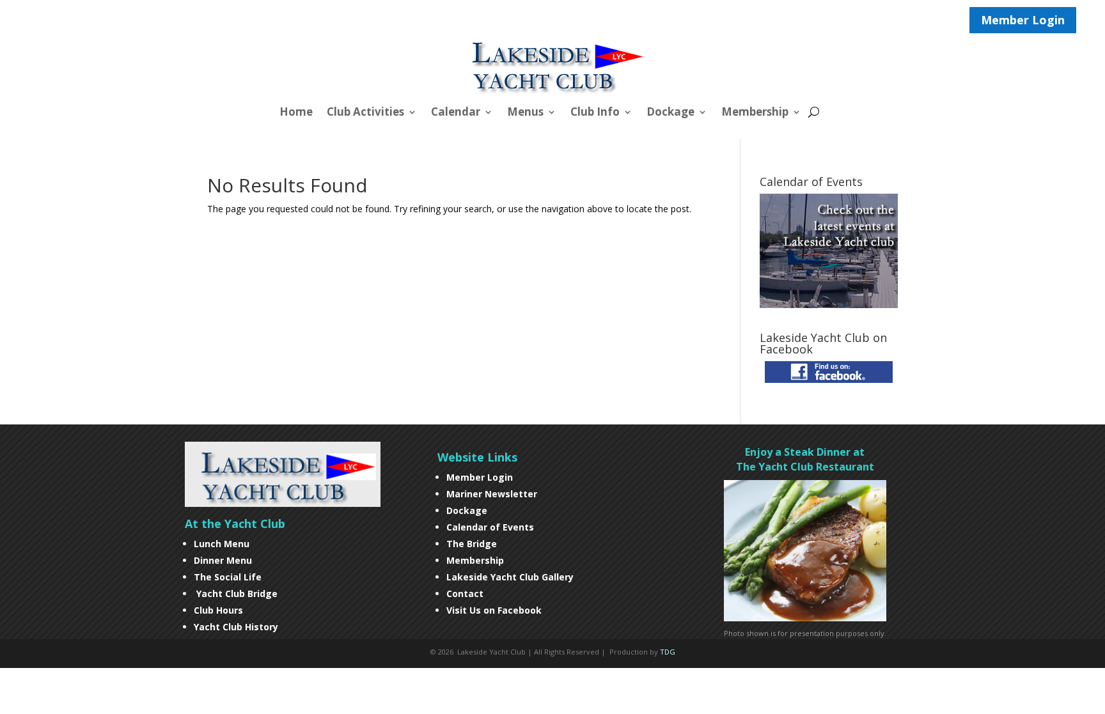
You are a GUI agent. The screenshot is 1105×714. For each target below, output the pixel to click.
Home (296, 113)
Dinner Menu (223, 560)
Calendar (455, 113)
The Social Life (228, 577)
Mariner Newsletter (491, 494)
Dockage (670, 113)
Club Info (595, 113)
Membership (754, 113)
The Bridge (471, 544)
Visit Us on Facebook (494, 610)
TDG (667, 651)
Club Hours (220, 610)
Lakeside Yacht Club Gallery (510, 577)
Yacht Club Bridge (237, 593)
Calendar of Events (490, 527)
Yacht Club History (236, 627)
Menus (525, 113)
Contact (464, 593)
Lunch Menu (221, 544)
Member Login (1023, 19)
